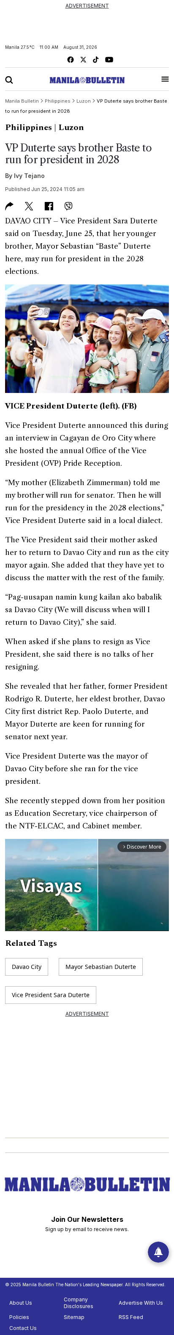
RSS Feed (131, 1317)
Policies (19, 1317)
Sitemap (74, 1317)
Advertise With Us (141, 1303)
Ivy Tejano (29, 175)
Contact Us (23, 1328)
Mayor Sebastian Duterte (100, 967)
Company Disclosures (78, 1302)
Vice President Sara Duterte (51, 995)
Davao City (26, 967)
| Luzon (69, 127)
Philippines (28, 127)
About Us (20, 1303)
